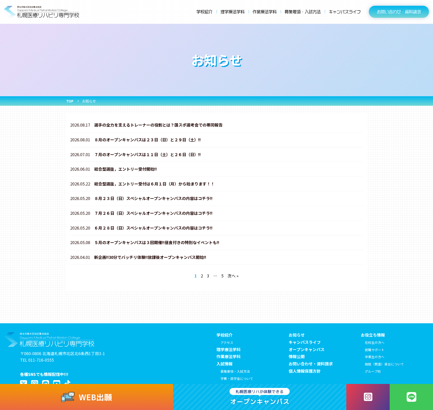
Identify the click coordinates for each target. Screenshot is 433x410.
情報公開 (297, 356)
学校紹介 (204, 12)
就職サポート (374, 349)
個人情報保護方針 (305, 371)
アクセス (227, 342)
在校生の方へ (374, 342)
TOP (69, 101)
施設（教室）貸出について (384, 364)
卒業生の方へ (374, 356)
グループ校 (373, 371)
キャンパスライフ (345, 12)
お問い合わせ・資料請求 (311, 364)
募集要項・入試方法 (303, 12)
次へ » (233, 276)
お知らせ (297, 335)
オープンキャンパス (306, 349)
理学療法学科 (233, 12)
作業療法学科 (265, 12)
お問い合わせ (399, 12)
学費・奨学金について (237, 378)
